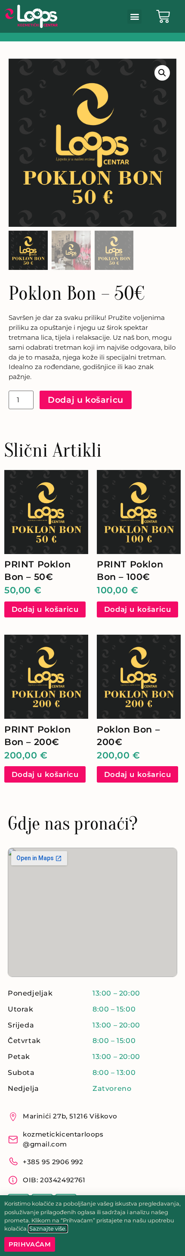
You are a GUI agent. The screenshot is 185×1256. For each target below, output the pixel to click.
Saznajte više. (48, 1228)
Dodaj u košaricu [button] (45, 609)
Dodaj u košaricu (85, 400)
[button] (134, 16)
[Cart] (163, 16)
